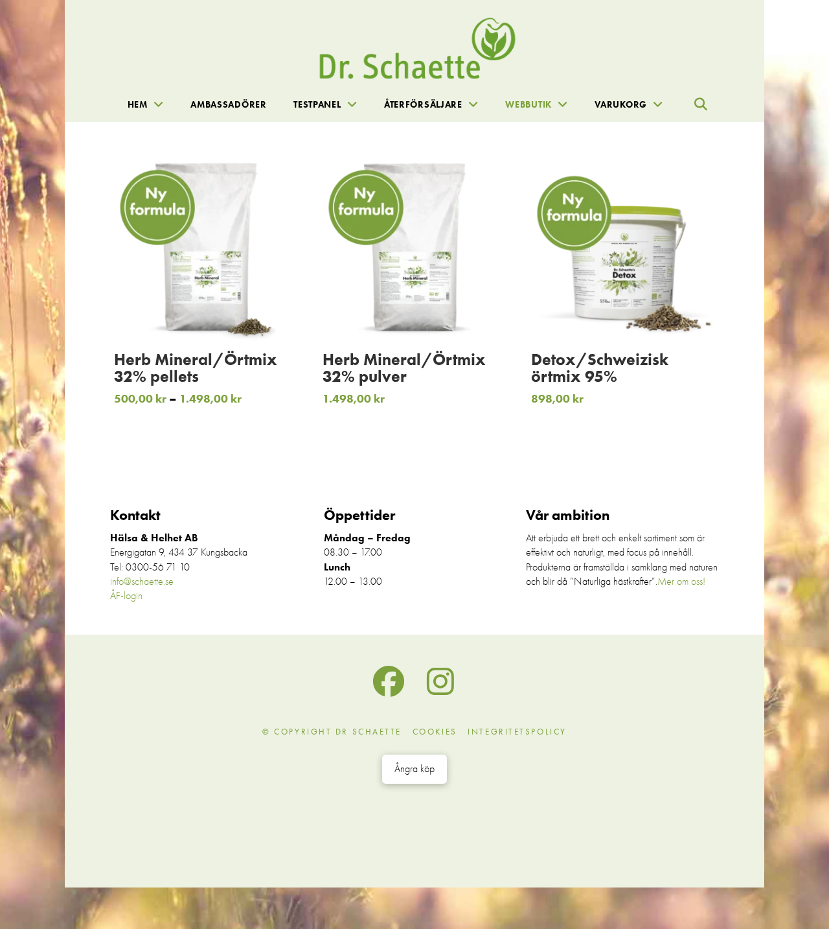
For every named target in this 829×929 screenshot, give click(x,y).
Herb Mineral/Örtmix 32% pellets (195, 367)
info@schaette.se (142, 581)
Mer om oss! (681, 581)
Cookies (435, 731)
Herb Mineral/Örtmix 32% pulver (404, 367)
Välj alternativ (215, 317)
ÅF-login (126, 596)
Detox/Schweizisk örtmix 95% (599, 367)
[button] (701, 104)
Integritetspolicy (517, 731)
